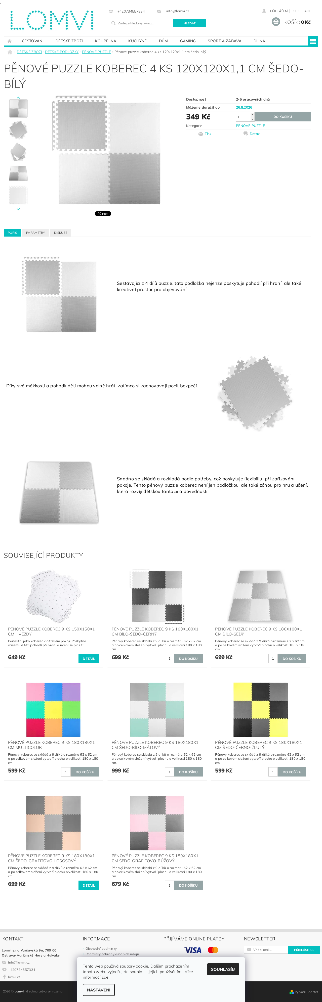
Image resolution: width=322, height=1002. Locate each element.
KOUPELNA (105, 40)
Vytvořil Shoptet (306, 992)
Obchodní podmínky (101, 948)
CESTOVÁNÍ (33, 40)
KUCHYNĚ (137, 40)
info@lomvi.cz (19, 962)
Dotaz (255, 133)
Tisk (208, 133)
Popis (12, 233)
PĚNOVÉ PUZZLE (250, 125)
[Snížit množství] (252, 119)
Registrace (301, 11)
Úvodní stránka (10, 40)
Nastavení (98, 989)
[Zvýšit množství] (252, 114)
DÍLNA (259, 40)
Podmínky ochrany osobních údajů (112, 954)
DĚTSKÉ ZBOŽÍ (69, 40)
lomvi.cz (14, 977)
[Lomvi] (51, 20)
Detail (89, 659)
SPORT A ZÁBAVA (224, 40)
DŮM (163, 40)
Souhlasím (223, 969)
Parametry (35, 233)
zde (105, 977)
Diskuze (60, 233)
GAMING (188, 40)
